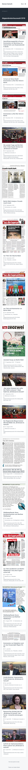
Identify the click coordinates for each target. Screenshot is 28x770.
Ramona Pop (12, 723)
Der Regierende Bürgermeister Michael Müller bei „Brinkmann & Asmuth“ (13, 422)
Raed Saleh (5, 400)
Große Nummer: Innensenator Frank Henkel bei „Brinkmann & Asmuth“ (13, 679)
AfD (18, 210)
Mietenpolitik (15, 54)
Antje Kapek (20, 155)
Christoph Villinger (10, 53)
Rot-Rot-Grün (12, 89)
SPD (16, 89)
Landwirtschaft (10, 524)
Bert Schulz (19, 687)
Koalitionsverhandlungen (12, 157)
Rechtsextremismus (10, 211)
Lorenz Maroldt (15, 689)
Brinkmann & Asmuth (9, 152)
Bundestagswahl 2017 (8, 318)
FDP (8, 264)
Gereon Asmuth (7, 4)
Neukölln (16, 524)
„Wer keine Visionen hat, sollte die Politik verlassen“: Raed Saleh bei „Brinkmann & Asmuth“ (13, 390)
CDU (4, 211)
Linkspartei (5, 54)
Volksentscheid (6, 367)
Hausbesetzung (10, 655)
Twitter (4, 212)
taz (23, 48)
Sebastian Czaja (17, 625)
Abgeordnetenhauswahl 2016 (10, 51)
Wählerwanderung (11, 212)
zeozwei (13, 367)
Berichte (18, 362)
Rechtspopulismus (19, 211)
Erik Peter (19, 653)
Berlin (4, 53)
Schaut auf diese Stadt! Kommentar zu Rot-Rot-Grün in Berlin (13, 80)
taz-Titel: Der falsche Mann (12, 256)
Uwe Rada (8, 56)
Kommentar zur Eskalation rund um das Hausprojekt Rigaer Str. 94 (13, 645)
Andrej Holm (20, 51)
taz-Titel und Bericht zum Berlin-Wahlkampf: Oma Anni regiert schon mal (13, 570)
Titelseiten (9, 259)
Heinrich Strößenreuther (16, 366)
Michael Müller (20, 431)
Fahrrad (5, 157)
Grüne (21, 87)
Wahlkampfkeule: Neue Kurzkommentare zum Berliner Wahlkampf (13, 514)
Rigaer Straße (18, 655)
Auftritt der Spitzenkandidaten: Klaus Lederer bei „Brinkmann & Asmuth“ (13, 745)
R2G (15, 318)
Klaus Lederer (20, 752)
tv (15, 152)
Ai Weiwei (19, 365)
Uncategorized (16, 520)
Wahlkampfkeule (15, 525)
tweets (14, 207)
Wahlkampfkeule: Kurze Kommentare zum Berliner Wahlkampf (11, 616)
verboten (14, 259)
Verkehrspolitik (21, 122)
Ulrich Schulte (11, 656)
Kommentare (19, 48)
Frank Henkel (9, 689)
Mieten (10, 54)
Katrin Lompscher (19, 53)
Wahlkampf (8, 525)
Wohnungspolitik (15, 56)
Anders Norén (17, 767)
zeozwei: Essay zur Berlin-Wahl (13, 360)
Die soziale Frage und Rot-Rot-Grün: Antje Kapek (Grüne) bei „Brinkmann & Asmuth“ (13, 146)
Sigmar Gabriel (19, 264)
